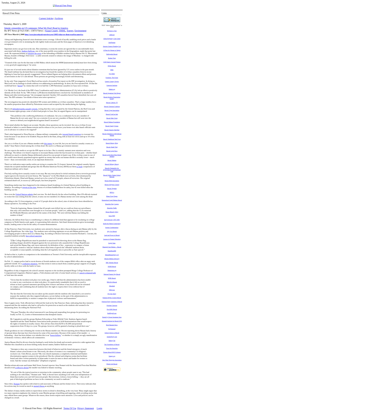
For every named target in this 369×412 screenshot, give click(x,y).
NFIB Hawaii (112, 278)
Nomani (17, 384)
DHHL (62, 30)
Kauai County (51, 30)
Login (99, 408)
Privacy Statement (85, 408)
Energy (70, 30)
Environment (80, 30)
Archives (59, 18)
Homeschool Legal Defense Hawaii (112, 200)
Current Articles (46, 18)
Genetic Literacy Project (112, 81)
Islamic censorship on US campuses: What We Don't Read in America (36, 28)
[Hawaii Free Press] (62, 5)
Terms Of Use (69, 408)
